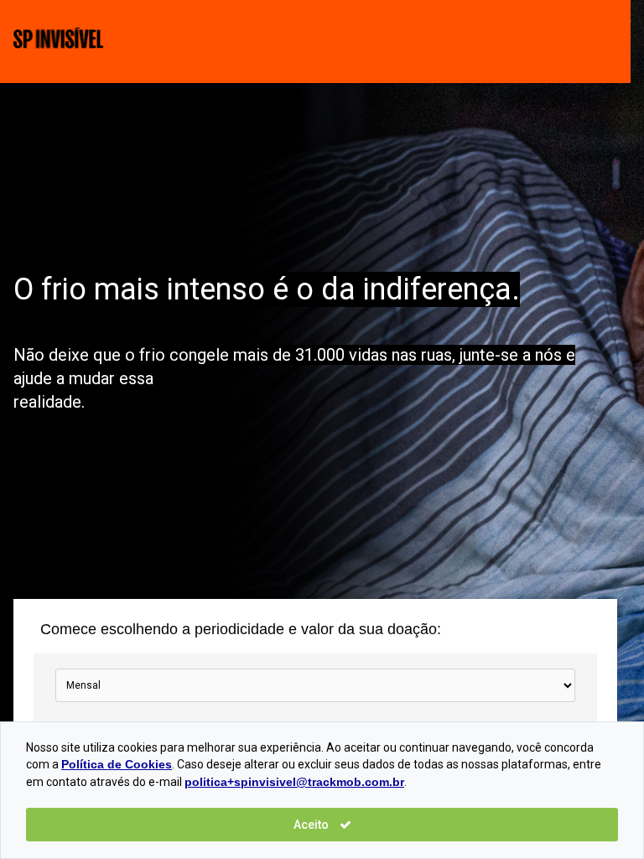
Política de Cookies (116, 764)
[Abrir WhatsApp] (602, 816)
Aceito (312, 824)
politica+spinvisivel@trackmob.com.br (294, 782)
